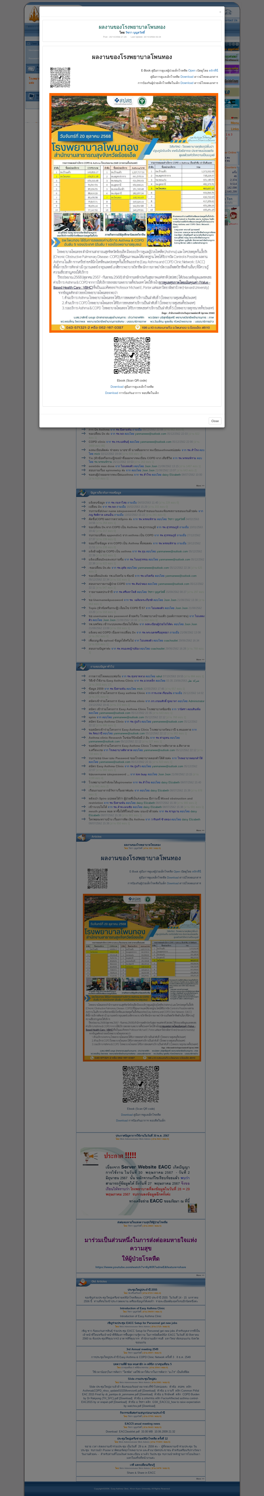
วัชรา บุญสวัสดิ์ (135, 32)
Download (186, 76)
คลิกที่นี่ (213, 70)
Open (192, 70)
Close (215, 421)
